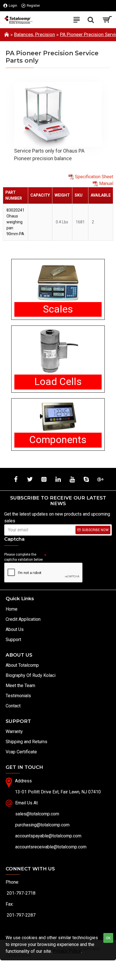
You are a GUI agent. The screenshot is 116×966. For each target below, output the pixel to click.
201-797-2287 (21, 915)
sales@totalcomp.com (37, 814)
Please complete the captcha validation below (23, 557)
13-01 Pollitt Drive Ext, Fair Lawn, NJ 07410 (58, 792)
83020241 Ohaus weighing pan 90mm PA (15, 222)
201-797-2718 (21, 893)
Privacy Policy (67, 951)
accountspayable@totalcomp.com (48, 836)
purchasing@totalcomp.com (42, 825)
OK (108, 938)
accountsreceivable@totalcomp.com (50, 847)
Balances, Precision (34, 34)
